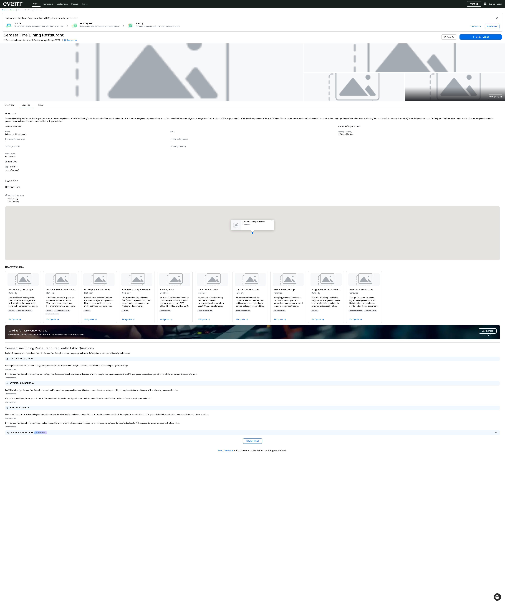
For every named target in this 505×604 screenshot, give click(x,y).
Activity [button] (11, 310)
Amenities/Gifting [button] (356, 310)
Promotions (48, 4)
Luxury (85, 4)
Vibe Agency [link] (167, 289)
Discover (75, 4)
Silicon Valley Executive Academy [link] (61, 289)
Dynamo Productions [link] (247, 289)
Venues (36, 4)
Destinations (62, 4)
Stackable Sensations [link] (361, 289)
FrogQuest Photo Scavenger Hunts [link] (326, 289)
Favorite (450, 37)
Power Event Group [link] (284, 289)
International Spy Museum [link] (136, 289)
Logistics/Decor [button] (52, 314)
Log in (499, 4)
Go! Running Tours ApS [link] (21, 289)
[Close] (496, 18)
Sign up (492, 4)
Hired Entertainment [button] (24, 310)
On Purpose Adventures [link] (97, 289)
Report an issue (225, 450)
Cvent (4, 10)
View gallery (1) (495, 97)
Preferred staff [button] (165, 310)
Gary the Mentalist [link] (208, 289)
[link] (23, 279)
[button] (151, 72)
